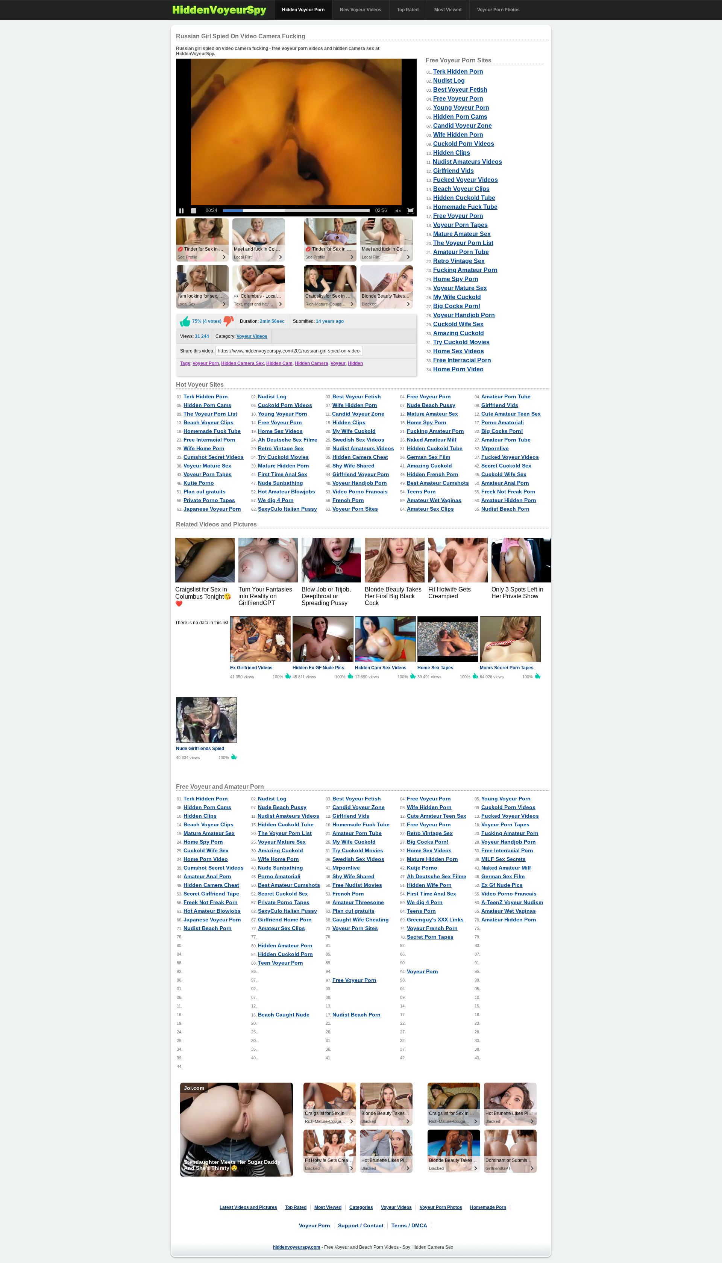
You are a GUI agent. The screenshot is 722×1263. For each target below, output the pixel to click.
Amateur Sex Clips (430, 509)
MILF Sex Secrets (503, 859)
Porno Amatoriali (502, 422)
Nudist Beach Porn (505, 509)
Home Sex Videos (458, 351)
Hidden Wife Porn (429, 885)
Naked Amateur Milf (432, 440)
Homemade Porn (488, 1207)
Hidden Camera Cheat (360, 457)
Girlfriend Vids (453, 171)
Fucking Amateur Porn (465, 270)
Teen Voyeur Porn (280, 963)
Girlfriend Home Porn (285, 920)
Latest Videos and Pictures (248, 1207)
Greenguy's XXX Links (435, 920)
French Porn (348, 500)
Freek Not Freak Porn (508, 492)
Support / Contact (361, 1225)
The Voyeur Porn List (463, 243)
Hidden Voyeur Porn (303, 9)
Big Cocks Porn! (456, 306)
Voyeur (338, 363)
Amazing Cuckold (458, 333)
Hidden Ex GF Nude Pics (318, 667)
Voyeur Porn (206, 363)
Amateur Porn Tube (461, 252)
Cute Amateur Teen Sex (511, 414)
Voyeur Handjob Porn (464, 315)
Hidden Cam (279, 363)
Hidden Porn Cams (460, 116)
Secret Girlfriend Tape (211, 894)
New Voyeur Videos (360, 9)
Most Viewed (447, 9)
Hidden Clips (451, 153)
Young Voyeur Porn (461, 107)
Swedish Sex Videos (358, 440)
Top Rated (408, 9)
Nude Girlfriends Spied (200, 748)
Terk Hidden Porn (458, 71)
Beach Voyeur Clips (461, 189)
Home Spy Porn (455, 279)
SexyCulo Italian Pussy (287, 509)
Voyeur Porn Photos (498, 9)
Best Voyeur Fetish (460, 89)
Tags (185, 363)
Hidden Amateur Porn (285, 945)
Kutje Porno (199, 483)
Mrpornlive (495, 448)
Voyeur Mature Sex (460, 288)
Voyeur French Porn (432, 928)
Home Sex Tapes (435, 667)
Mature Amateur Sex (462, 234)
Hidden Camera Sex (242, 363)
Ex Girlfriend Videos (251, 667)
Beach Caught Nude (283, 1015)
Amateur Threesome (358, 902)
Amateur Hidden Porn (508, 500)
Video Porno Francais (360, 492)
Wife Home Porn (204, 448)
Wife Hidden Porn (458, 135)
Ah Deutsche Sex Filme (287, 440)
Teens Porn (421, 492)
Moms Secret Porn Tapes (507, 667)
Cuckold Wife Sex (458, 324)
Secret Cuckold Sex (506, 466)
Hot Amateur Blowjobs (286, 492)
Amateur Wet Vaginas (434, 500)
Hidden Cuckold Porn (285, 954)
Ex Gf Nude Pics (502, 885)
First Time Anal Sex (282, 474)
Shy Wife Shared (353, 466)
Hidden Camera (311, 363)
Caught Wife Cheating (360, 920)
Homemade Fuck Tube (465, 207)
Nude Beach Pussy (431, 405)
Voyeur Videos (252, 336)
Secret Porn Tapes (430, 937)
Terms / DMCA (409, 1225)
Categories (361, 1207)
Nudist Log (449, 80)
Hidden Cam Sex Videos (381, 667)
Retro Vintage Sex (459, 261)
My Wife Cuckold (457, 297)
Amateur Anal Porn (505, 483)
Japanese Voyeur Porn (212, 509)
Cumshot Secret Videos (214, 457)
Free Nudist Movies (357, 885)
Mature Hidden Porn (283, 466)
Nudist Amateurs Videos (467, 162)
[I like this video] (185, 321)
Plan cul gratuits (205, 492)
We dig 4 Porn (276, 500)
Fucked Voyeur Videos (465, 180)
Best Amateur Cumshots (438, 483)
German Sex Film (428, 457)
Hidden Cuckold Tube (464, 198)
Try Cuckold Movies (461, 342)
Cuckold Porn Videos (463, 144)
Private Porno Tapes (209, 500)
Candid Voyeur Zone (462, 126)
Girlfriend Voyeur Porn (360, 474)
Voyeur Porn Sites (355, 509)
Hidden (355, 363)
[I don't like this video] (228, 321)
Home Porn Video (458, 369)
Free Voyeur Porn (458, 98)
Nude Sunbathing (280, 483)
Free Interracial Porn (462, 360)
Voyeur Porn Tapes (460, 225)
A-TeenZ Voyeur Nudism (512, 902)
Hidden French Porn (432, 474)
